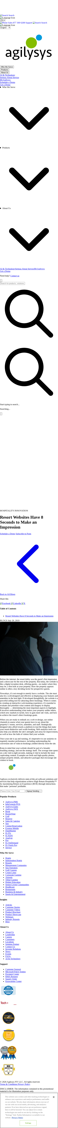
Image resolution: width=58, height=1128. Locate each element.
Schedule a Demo (7, 82)
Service (8, 848)
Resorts (8, 863)
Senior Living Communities (17, 884)
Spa (7, 823)
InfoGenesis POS (12, 804)
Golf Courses (11, 870)
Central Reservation (13, 826)
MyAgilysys (5, 80)
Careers (8, 937)
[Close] (54, 1097)
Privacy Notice (17, 1118)
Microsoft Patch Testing (15, 972)
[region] (29, 1110)
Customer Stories (12, 907)
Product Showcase (13, 914)
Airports (8, 877)
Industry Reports (12, 919)
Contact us (14, 276)
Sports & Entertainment (15, 894)
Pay (7, 840)
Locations (9, 942)
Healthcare (10, 887)
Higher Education (13, 882)
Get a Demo (5, 85)
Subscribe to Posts (23, 534)
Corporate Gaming (13, 875)
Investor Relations (13, 949)
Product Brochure (13, 912)
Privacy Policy (24, 1084)
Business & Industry (14, 892)
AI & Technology (7, 75)
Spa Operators (11, 868)
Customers (9, 939)
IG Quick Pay (11, 845)
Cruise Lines (10, 872)
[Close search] (1, 280)
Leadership (10, 934)
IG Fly (8, 833)
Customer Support (13, 969)
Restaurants (10, 889)
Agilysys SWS (11, 809)
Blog (7, 922)
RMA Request (11, 976)
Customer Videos (12, 910)
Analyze (9, 838)
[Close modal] (1, 413)
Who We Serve (7, 67)
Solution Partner (12, 944)
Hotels (8, 858)
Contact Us (10, 947)
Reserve (8, 819)
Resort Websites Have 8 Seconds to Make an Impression (29, 616)
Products (4, 70)
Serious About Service (9, 77)
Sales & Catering (12, 821)
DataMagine (10, 831)
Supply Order (11, 979)
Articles (8, 905)
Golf (7, 816)
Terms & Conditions (9, 1084)
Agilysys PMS (11, 802)
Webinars (9, 917)
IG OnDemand (11, 843)
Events (8, 954)
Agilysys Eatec (11, 807)
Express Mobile (12, 828)
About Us (4, 73)
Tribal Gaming (11, 880)
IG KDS (9, 835)
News (7, 951)
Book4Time (10, 814)
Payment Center (12, 974)
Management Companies (16, 865)
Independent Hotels (13, 860)
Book (7, 811)
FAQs (8, 956)
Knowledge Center (13, 981)
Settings (28, 1123)
